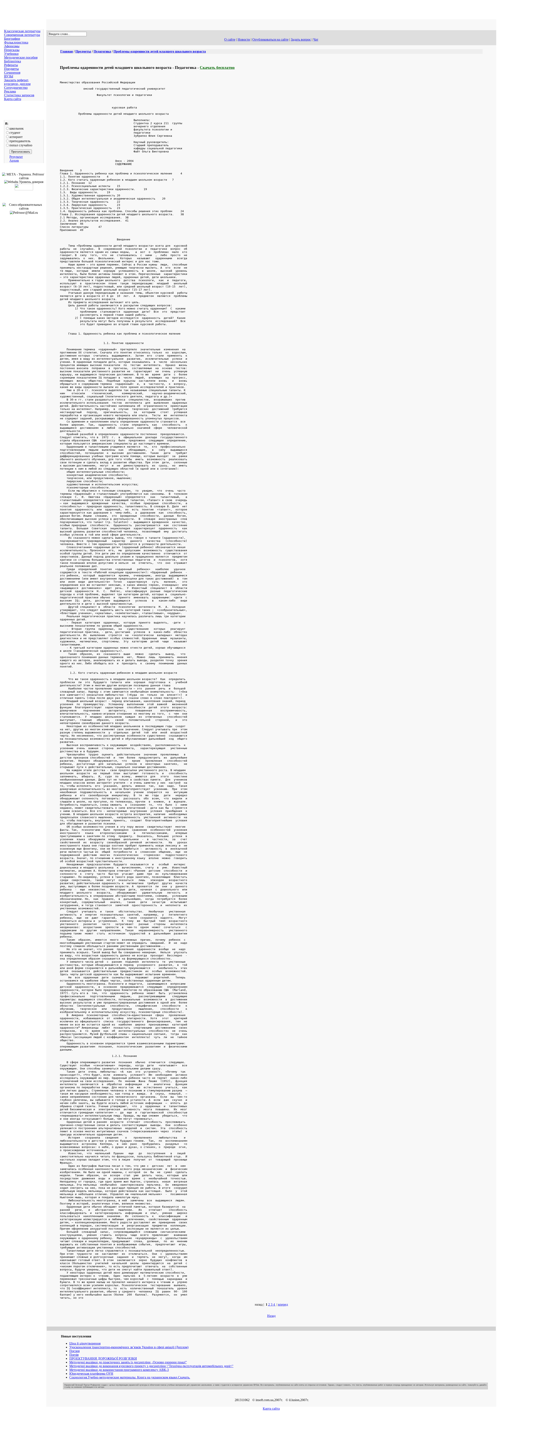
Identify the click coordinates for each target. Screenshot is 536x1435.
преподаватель (19, 141)
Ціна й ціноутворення (84, 1343)
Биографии (12, 38)
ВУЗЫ (8, 76)
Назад (271, 1316)
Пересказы (11, 50)
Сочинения (12, 72)
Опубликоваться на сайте (270, 39)
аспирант (16, 137)
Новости (244, 39)
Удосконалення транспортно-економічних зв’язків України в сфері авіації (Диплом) (128, 1347)
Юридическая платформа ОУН (91, 1373)
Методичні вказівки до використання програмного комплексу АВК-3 (119, 1370)
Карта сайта (12, 99)
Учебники (11, 53)
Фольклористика (16, 42)
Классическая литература (22, 31)
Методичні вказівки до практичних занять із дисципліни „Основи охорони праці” (128, 1362)
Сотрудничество (16, 87)
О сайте (229, 39)
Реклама (10, 91)
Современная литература (22, 35)
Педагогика (102, 51)
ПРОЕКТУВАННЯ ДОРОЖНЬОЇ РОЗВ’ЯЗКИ (103, 1358)
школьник (16, 128)
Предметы (11, 69)
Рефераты (11, 65)
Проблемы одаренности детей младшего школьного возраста (159, 51)
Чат (315, 39)
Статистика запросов (19, 95)
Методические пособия (20, 57)
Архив (14, 160)
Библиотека (12, 61)
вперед (283, 1304)
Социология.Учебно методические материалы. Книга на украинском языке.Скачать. (129, 1377)
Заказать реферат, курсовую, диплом (17, 82)
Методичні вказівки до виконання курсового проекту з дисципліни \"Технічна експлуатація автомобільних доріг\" (151, 1366)
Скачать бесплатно (217, 67)
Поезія (74, 1354)
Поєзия (74, 1351)
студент (14, 132)
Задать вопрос (301, 39)
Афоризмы (11, 46)
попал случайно (20, 145)
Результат (16, 156)
